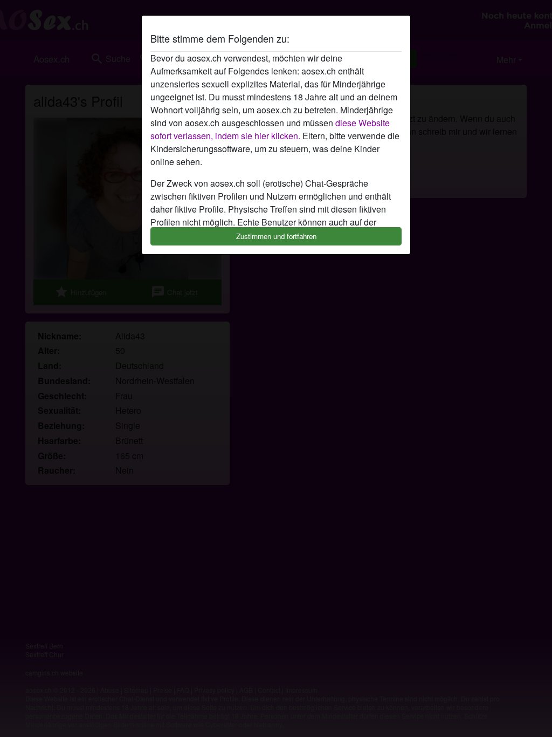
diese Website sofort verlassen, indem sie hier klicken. (270, 129)
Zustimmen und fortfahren (276, 236)
